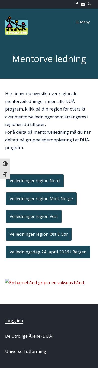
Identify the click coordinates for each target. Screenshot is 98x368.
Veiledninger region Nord (35, 180)
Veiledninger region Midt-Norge (41, 198)
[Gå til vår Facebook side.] (78, 4)
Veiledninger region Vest (34, 216)
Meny (84, 21)
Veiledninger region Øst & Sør (39, 234)
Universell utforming (25, 351)
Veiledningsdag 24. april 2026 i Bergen (48, 252)
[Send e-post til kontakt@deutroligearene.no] (84, 4)
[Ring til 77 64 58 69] (90, 4)
